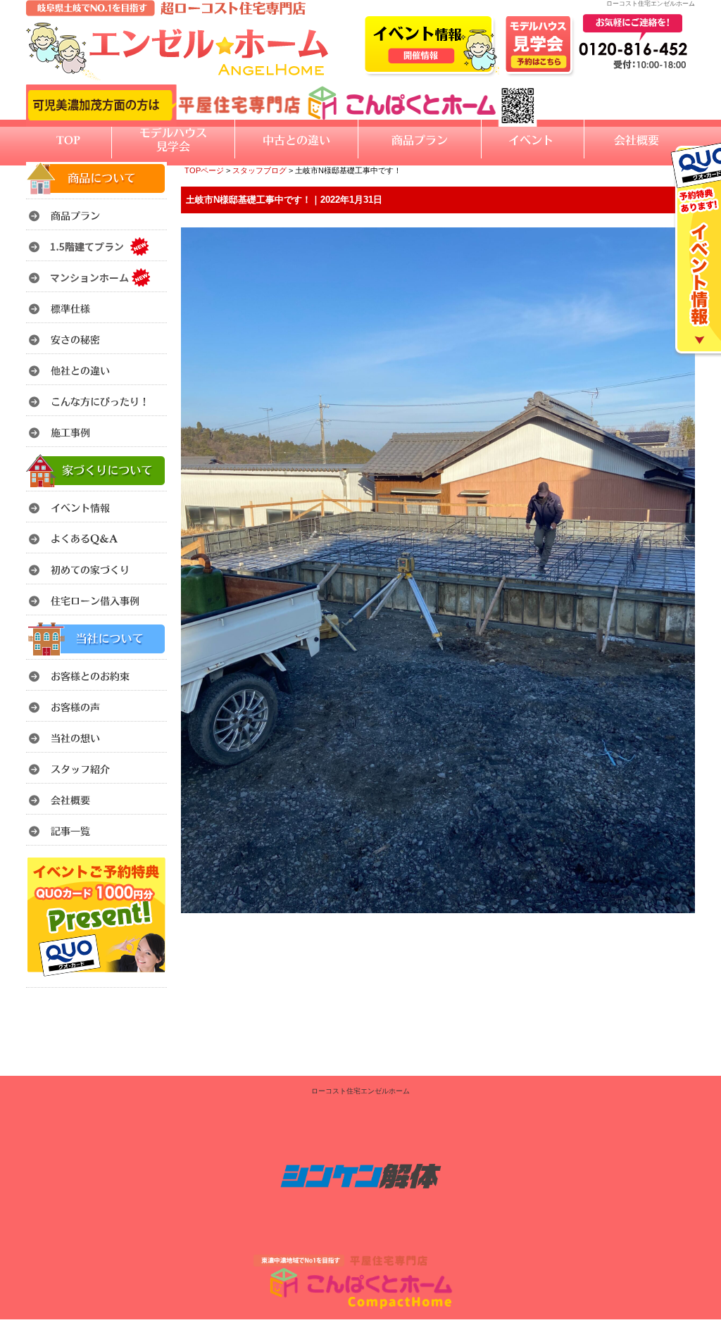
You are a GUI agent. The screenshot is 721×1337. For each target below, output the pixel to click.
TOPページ (204, 170)
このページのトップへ (659, 931)
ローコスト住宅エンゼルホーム (360, 1091)
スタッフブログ (259, 170)
